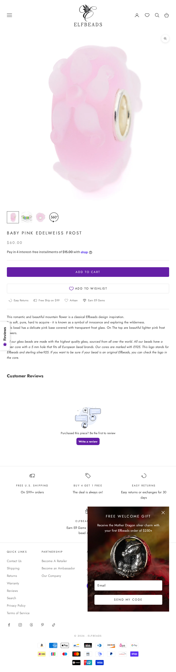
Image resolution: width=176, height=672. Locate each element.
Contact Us (14, 561)
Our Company (51, 575)
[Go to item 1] (13, 217)
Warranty (13, 583)
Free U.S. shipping (32, 486)
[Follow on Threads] (31, 625)
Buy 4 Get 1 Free (88, 486)
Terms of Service (18, 613)
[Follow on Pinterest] (42, 625)
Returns (12, 575)
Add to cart (88, 272)
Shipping (13, 568)
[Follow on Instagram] (20, 625)
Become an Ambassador (58, 568)
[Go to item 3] (40, 217)
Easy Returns (144, 486)
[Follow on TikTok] (54, 625)
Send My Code (128, 599)
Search (11, 598)
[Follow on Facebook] (9, 625)
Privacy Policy (16, 605)
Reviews (12, 590)
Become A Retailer (54, 561)
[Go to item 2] (27, 217)
